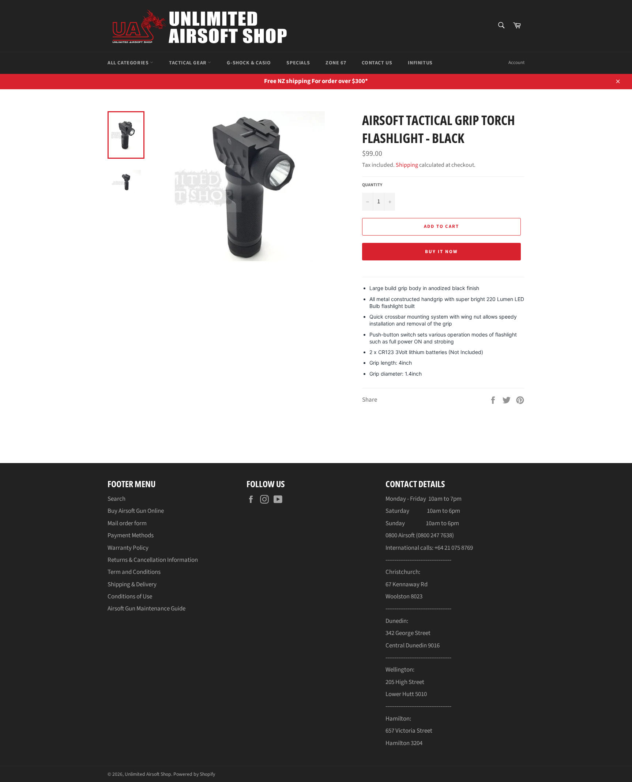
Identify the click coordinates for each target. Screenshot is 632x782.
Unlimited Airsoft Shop (148, 774)
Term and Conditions (134, 572)
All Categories (129, 63)
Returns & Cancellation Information (153, 560)
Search (116, 499)
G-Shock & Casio (249, 63)
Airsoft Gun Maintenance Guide (146, 608)
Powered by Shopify (194, 774)
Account (516, 62)
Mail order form (127, 523)
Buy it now (441, 251)
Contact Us (377, 63)
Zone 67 (336, 63)
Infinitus (420, 63)
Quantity (372, 185)
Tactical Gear (188, 63)
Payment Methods (131, 535)
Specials (298, 63)
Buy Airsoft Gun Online (136, 511)
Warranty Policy (128, 548)
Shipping (407, 165)
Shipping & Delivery (132, 584)
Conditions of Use (130, 596)
